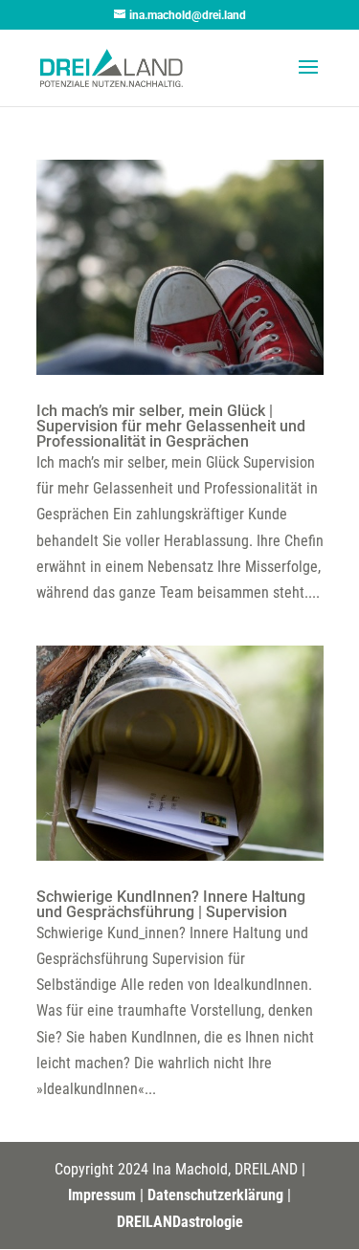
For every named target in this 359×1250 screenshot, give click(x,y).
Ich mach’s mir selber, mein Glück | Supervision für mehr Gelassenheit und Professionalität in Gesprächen (170, 426)
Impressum (102, 1195)
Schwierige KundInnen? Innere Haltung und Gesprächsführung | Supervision (170, 904)
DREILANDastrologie (180, 1222)
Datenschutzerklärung (215, 1195)
